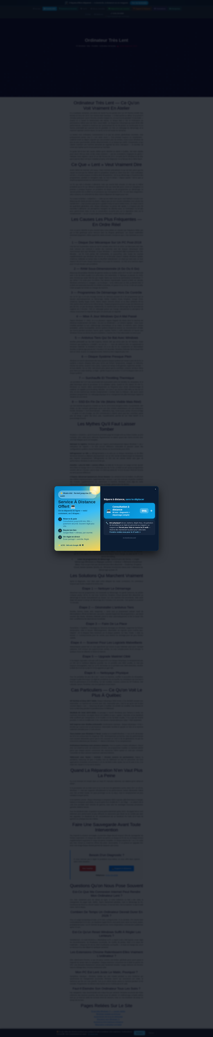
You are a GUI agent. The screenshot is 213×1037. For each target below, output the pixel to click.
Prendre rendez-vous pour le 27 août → (125, 532)
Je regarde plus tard (129, 538)
